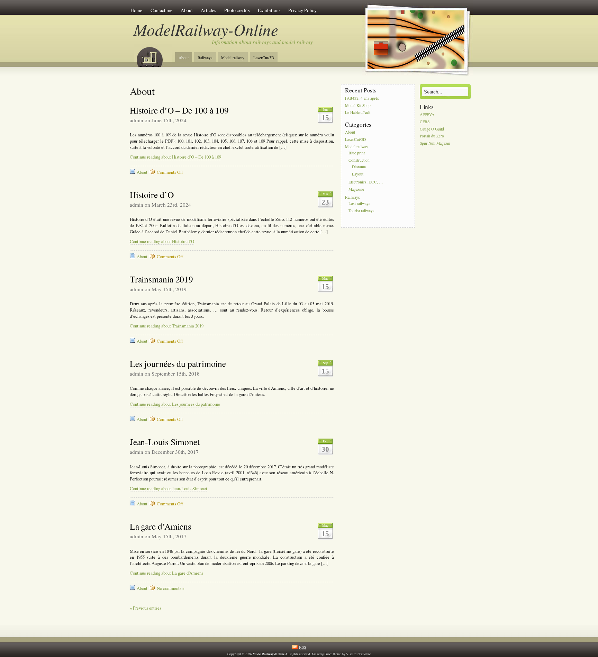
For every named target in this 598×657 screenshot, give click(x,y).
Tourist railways (361, 210)
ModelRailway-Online (206, 29)
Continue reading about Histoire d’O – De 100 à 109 (175, 157)
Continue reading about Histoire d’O (162, 241)
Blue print (356, 153)
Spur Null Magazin (435, 143)
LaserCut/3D (263, 57)
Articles (208, 10)
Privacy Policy (302, 10)
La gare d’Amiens (160, 526)
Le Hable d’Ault (357, 112)
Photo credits (237, 10)
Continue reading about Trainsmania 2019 (166, 326)
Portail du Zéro (432, 136)
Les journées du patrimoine (178, 363)
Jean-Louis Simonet (165, 442)
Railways (205, 57)
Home (136, 10)
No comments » (170, 588)
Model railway (232, 57)
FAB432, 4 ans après (362, 98)
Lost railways (359, 203)
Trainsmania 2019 (161, 279)
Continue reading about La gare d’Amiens (166, 573)
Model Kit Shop (358, 105)
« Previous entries (145, 608)
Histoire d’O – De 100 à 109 (179, 110)
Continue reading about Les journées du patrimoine (175, 404)
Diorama (359, 166)
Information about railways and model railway (262, 41)
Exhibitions (269, 10)
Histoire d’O (152, 194)
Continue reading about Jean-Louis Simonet (168, 489)
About (187, 10)
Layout (357, 174)
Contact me (161, 10)
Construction (359, 160)
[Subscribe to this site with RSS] (153, 55)
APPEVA (427, 114)
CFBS (424, 121)
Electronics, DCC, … (365, 181)
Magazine (356, 189)
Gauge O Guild (432, 129)
